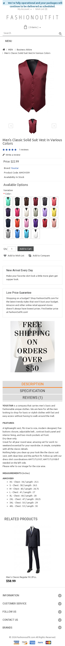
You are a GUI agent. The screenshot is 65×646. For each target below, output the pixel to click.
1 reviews (24, 149)
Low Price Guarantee (18, 292)
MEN (10, 49)
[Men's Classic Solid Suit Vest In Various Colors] (32, 85)
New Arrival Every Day (19, 270)
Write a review (12, 154)
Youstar (15, 168)
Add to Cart (26, 249)
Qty (5, 249)
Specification (32, 391)
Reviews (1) (33, 397)
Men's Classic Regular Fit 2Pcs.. (21, 577)
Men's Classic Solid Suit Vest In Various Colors (27, 53)
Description (32, 384)
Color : (8, 193)
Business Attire (24, 49)
